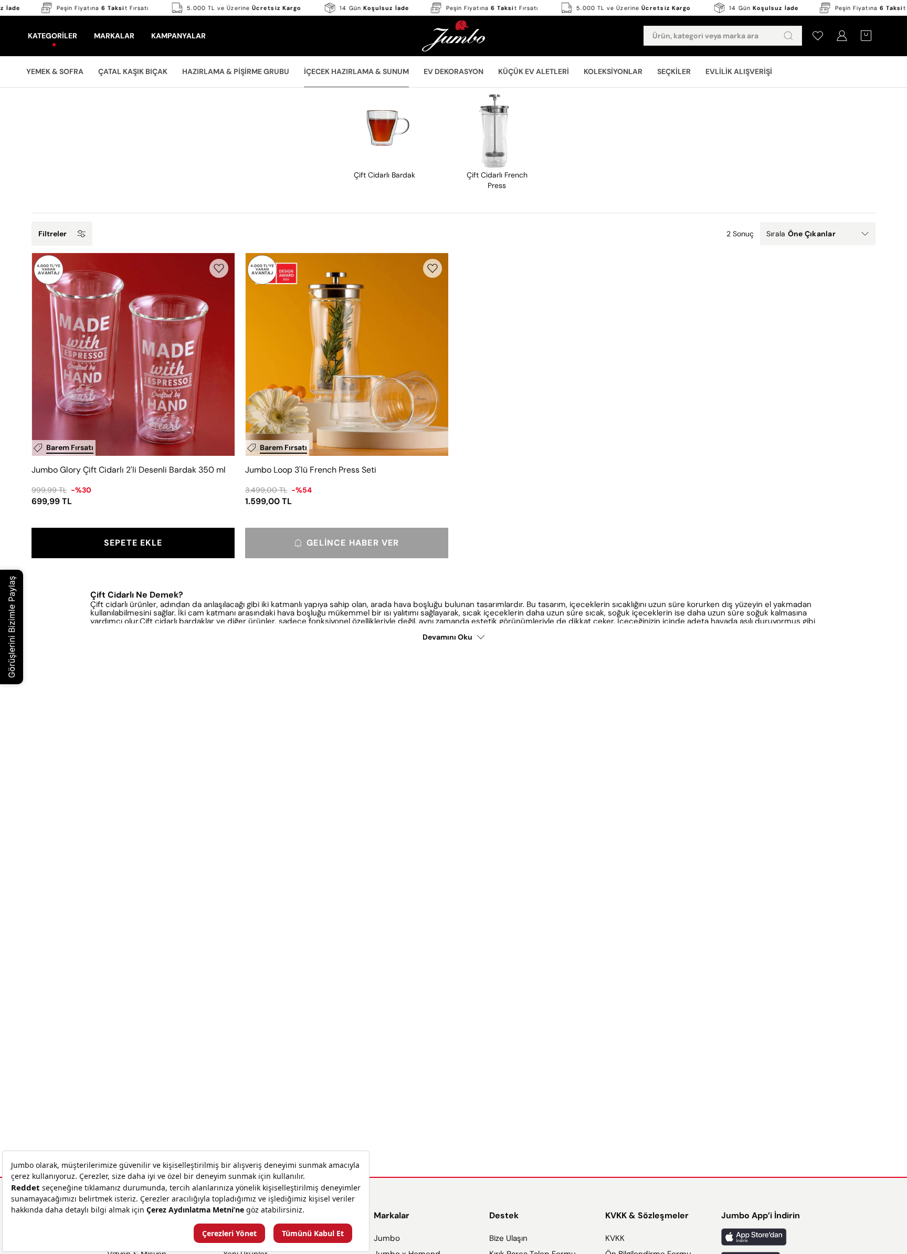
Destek (504, 1215)
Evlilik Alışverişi (738, 71)
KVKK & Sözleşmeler (647, 1215)
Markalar (391, 1215)
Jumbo (387, 1238)
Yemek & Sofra (54, 71)
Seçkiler (674, 71)
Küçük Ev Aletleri (533, 71)
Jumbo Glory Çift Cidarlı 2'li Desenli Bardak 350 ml (128, 469)
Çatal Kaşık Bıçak (132, 71)
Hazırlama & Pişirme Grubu (235, 71)
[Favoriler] (817, 35)
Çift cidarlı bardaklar (178, 621)
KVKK (615, 1238)
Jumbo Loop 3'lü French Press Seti (310, 469)
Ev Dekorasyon (453, 71)
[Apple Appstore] (760, 1237)
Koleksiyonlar (613, 71)
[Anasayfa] (453, 35)
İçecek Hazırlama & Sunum (356, 71)
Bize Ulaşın (508, 1238)
